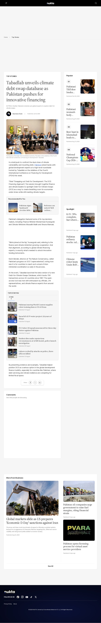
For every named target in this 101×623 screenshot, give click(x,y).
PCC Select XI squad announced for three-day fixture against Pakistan (37, 329)
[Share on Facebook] (30, 382)
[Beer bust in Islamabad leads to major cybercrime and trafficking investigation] (87, 131)
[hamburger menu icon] (6, 3)
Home (6, 37)
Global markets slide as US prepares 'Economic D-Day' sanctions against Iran (32, 521)
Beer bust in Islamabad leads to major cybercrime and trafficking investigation (72, 135)
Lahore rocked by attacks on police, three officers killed (36, 352)
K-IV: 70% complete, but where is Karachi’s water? (72, 217)
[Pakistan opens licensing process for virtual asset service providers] (79, 530)
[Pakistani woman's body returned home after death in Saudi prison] (87, 108)
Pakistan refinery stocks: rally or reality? (72, 239)
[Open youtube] (27, 597)
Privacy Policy (8, 604)
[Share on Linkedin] (39, 382)
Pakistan (37, 165)
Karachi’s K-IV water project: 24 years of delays (35, 317)
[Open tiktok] (31, 597)
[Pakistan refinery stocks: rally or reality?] (87, 242)
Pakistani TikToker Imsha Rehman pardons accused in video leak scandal (71, 89)
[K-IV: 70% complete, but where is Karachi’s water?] (87, 219)
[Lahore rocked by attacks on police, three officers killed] (12, 353)
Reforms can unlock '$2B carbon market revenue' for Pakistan (49, 207)
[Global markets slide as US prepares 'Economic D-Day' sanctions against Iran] (32, 497)
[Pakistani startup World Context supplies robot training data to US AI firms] (12, 306)
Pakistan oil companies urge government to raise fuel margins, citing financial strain (77, 509)
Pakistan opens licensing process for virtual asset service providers (75, 546)
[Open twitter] (36, 597)
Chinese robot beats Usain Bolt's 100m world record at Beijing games (72, 262)
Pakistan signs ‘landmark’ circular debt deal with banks (25, 207)
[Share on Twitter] (35, 382)
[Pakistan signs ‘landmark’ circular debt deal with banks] (13, 207)
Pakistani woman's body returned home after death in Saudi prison (72, 112)
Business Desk (17, 114)
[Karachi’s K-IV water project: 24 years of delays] (12, 318)
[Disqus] (32, 427)
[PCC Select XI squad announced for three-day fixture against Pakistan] (12, 330)
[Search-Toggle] (96, 3)
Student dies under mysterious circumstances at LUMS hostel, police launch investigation (37, 340)
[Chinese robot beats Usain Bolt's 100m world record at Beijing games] (87, 264)
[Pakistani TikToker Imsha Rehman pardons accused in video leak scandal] (87, 86)
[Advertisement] (50, 57)
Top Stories (11, 76)
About (15, 604)
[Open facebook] (18, 597)
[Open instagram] (22, 597)
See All (50, 566)
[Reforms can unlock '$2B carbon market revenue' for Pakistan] (37, 207)
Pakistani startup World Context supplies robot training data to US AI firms (36, 306)
